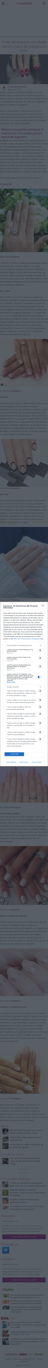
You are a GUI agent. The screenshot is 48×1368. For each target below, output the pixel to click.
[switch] (39, 650)
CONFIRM (14, 754)
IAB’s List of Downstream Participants (27, 639)
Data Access (24, 762)
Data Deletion (11, 762)
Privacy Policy (37, 762)
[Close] (44, 606)
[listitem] (24, 645)
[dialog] (24, 684)
